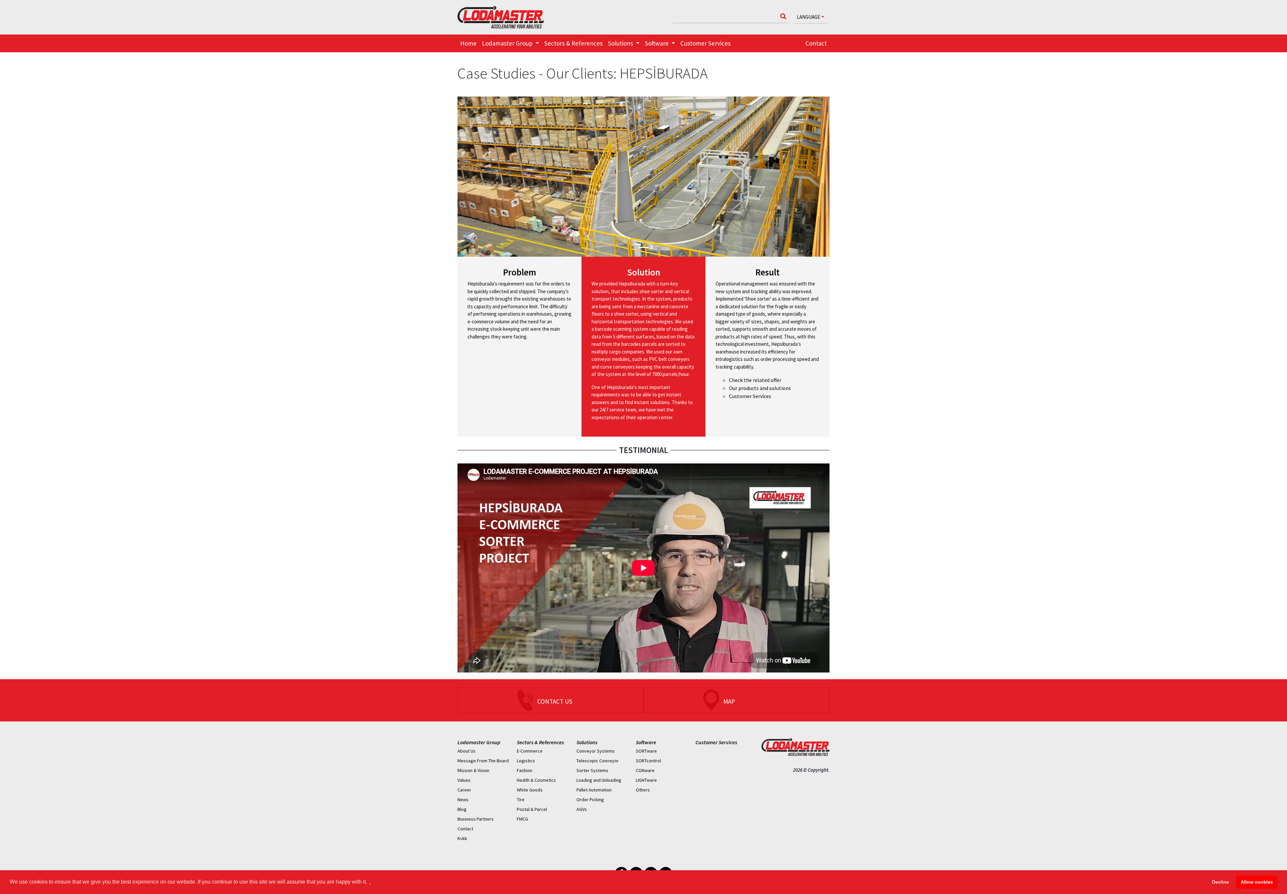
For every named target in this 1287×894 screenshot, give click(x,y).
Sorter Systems (592, 770)
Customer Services (705, 43)
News (463, 799)
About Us (466, 751)
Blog (462, 809)
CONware (645, 770)
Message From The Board (483, 761)
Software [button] (657, 43)
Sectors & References (573, 43)
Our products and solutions (760, 388)
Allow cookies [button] (1257, 882)
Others (643, 790)
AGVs (581, 809)
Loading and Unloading (598, 780)
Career (464, 790)
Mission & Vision (473, 770)
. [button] (370, 882)
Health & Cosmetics (536, 780)
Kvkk (462, 838)
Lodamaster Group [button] (508, 43)
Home (468, 43)
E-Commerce (530, 751)
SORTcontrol (648, 761)
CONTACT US (554, 701)
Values (464, 780)
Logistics (526, 761)
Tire (521, 799)
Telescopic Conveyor (597, 761)
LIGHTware (646, 780)
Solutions (587, 742)
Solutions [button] (621, 43)
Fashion (524, 770)
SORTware (646, 751)
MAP (729, 701)
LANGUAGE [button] (808, 17)
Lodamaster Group (478, 742)
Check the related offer (755, 380)
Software (646, 742)
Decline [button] (1220, 882)
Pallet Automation (594, 790)
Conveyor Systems (595, 751)
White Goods (530, 790)
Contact (816, 43)
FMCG (522, 819)
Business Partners (475, 819)
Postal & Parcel (532, 809)
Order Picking (590, 799)
